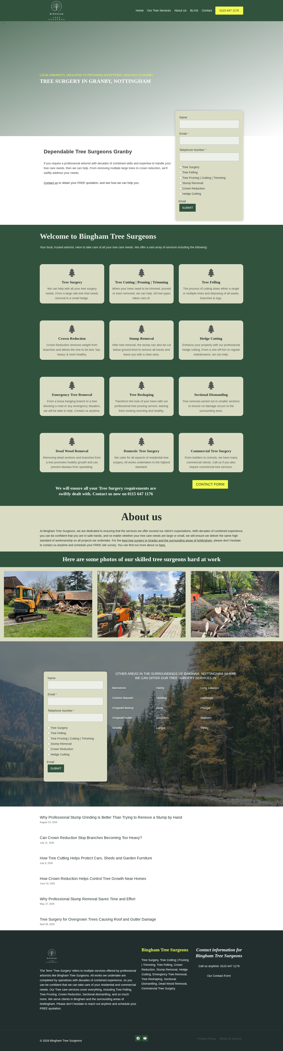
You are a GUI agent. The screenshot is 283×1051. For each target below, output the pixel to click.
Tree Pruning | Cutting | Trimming (204, 177)
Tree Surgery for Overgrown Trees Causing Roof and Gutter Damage (98, 919)
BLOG (194, 10)
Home (140, 10)
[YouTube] (145, 1038)
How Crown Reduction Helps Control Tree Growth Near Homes (93, 878)
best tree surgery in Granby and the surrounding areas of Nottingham (167, 540)
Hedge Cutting (191, 193)
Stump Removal (192, 183)
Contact (207, 10)
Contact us (51, 183)
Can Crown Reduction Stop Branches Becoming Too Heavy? (91, 838)
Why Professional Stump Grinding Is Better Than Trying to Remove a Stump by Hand (111, 817)
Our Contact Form (219, 975)
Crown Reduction (193, 188)
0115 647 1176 (229, 10)
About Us (180, 10)
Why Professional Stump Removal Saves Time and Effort (87, 899)
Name (183, 117)
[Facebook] (138, 1038)
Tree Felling (190, 172)
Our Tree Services (159, 10)
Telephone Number (192, 150)
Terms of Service (230, 1038)
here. (162, 545)
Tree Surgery (190, 167)
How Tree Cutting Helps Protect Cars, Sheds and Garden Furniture (96, 858)
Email (184, 133)
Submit (187, 207)
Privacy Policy (207, 1038)
